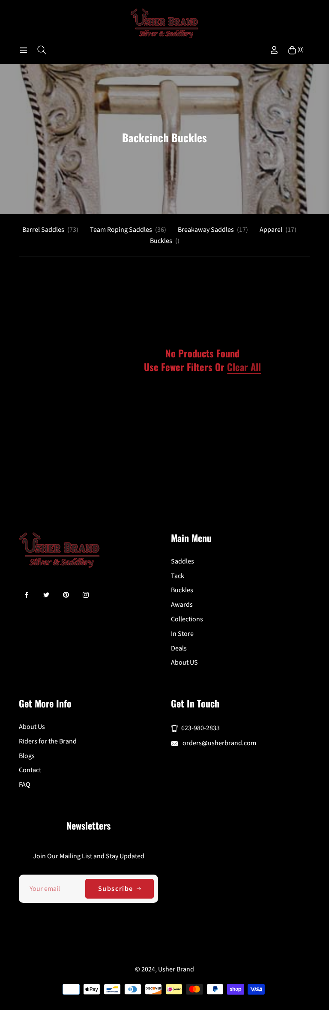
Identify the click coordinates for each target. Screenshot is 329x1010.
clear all (244, 367)
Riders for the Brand (48, 741)
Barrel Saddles (50, 229)
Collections (187, 619)
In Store (182, 633)
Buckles (164, 241)
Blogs (27, 756)
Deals (179, 648)
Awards (182, 604)
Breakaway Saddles (213, 229)
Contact (30, 770)
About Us (32, 726)
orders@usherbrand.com (218, 743)
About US (184, 662)
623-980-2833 (200, 728)
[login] (274, 50)
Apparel (278, 229)
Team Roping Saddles (128, 229)
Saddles (182, 561)
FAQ (24, 784)
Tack (177, 576)
